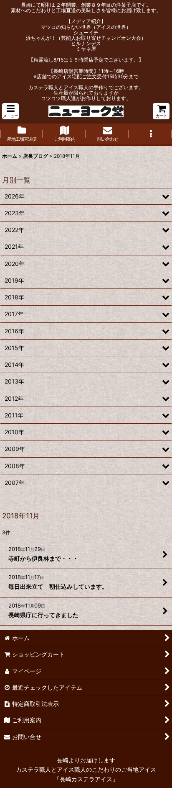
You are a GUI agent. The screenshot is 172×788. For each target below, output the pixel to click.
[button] (10, 111)
